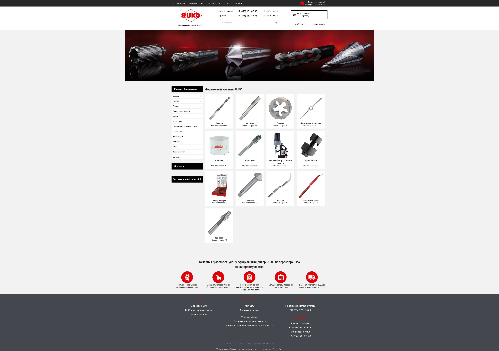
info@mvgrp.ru (307, 305)
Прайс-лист (300, 24)
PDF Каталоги (319, 24)
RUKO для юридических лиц (199, 310)
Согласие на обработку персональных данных (249, 325)
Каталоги (228, 3)
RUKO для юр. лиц (196, 3)
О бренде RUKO (179, 3)
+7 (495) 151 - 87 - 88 (300, 327)
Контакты (238, 3)
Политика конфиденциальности (249, 321)
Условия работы (249, 316)
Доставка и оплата (214, 3)
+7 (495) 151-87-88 (247, 11)
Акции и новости (198, 314)
